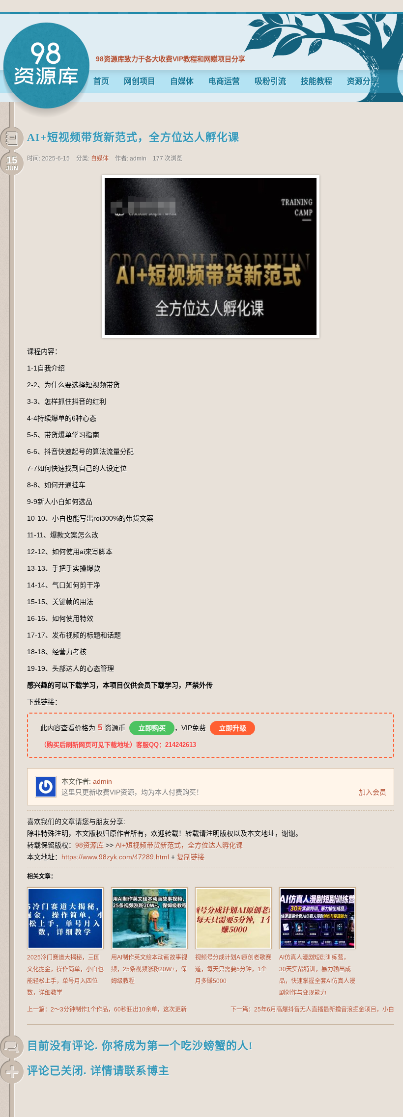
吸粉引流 (270, 81)
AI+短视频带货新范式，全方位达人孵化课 (133, 137)
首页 (101, 81)
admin (102, 781)
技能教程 (316, 81)
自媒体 (182, 81)
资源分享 (362, 81)
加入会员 (372, 792)
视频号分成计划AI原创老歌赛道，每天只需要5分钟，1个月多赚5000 (233, 969)
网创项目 (139, 81)
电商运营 (224, 81)
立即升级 (232, 728)
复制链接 (190, 857)
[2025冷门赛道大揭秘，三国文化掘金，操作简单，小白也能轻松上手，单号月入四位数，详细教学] (65, 947)
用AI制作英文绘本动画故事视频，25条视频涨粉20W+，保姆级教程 (149, 969)
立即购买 (152, 728)
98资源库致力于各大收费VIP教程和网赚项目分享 (170, 59)
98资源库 (46, 70)
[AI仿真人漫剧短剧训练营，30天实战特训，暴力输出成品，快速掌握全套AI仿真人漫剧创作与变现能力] (317, 947)
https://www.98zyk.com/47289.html (115, 857)
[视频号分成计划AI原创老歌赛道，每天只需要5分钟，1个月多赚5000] (233, 947)
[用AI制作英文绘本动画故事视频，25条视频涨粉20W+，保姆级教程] (149, 947)
